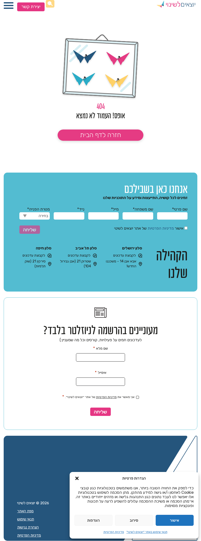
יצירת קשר (30, 6)
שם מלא (100, 348)
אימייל (100, 372)
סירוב (134, 520)
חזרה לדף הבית (100, 135)
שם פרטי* (180, 209)
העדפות (93, 520)
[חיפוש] (50, 4)
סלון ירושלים (132, 248)
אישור (174, 520)
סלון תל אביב (86, 248)
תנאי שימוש (25, 519)
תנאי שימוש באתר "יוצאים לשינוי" (146, 532)
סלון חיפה (43, 248)
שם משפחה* (143, 209)
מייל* (115, 209)
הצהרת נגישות (28, 527)
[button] (77, 478)
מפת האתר (25, 511)
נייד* (80, 209)
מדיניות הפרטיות (113, 532)
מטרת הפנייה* (38, 209)
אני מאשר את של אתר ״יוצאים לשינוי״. (98, 397)
